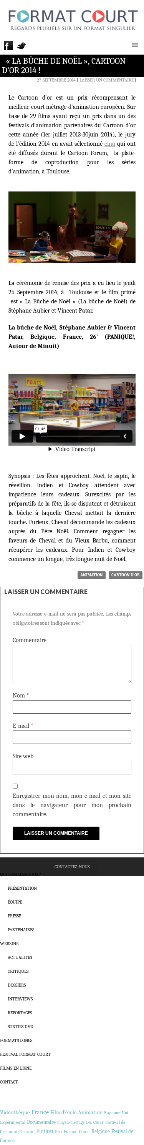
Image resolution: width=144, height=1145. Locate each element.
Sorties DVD (20, 1026)
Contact (9, 1082)
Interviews (20, 999)
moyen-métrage (70, 1122)
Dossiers (17, 985)
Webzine (9, 943)
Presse (14, 916)
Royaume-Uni (116, 1112)
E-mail (23, 725)
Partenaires (21, 929)
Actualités (20, 957)
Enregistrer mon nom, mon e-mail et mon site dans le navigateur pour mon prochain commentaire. (72, 805)
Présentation (22, 888)
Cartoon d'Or (125, 574)
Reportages (20, 1012)
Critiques (18, 971)
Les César (95, 1122)
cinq (109, 143)
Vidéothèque (15, 1112)
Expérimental (12, 1122)
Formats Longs (16, 1040)
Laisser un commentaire (106, 80)
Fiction (44, 1131)
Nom (21, 695)
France (40, 1112)
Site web (23, 756)
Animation (91, 574)
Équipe (15, 902)
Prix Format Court (72, 1131)
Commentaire (29, 640)
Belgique (100, 1131)
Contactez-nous (72, 866)
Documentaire (41, 1122)
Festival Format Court (25, 1054)
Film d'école (63, 1112)
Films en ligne (15, 1068)
